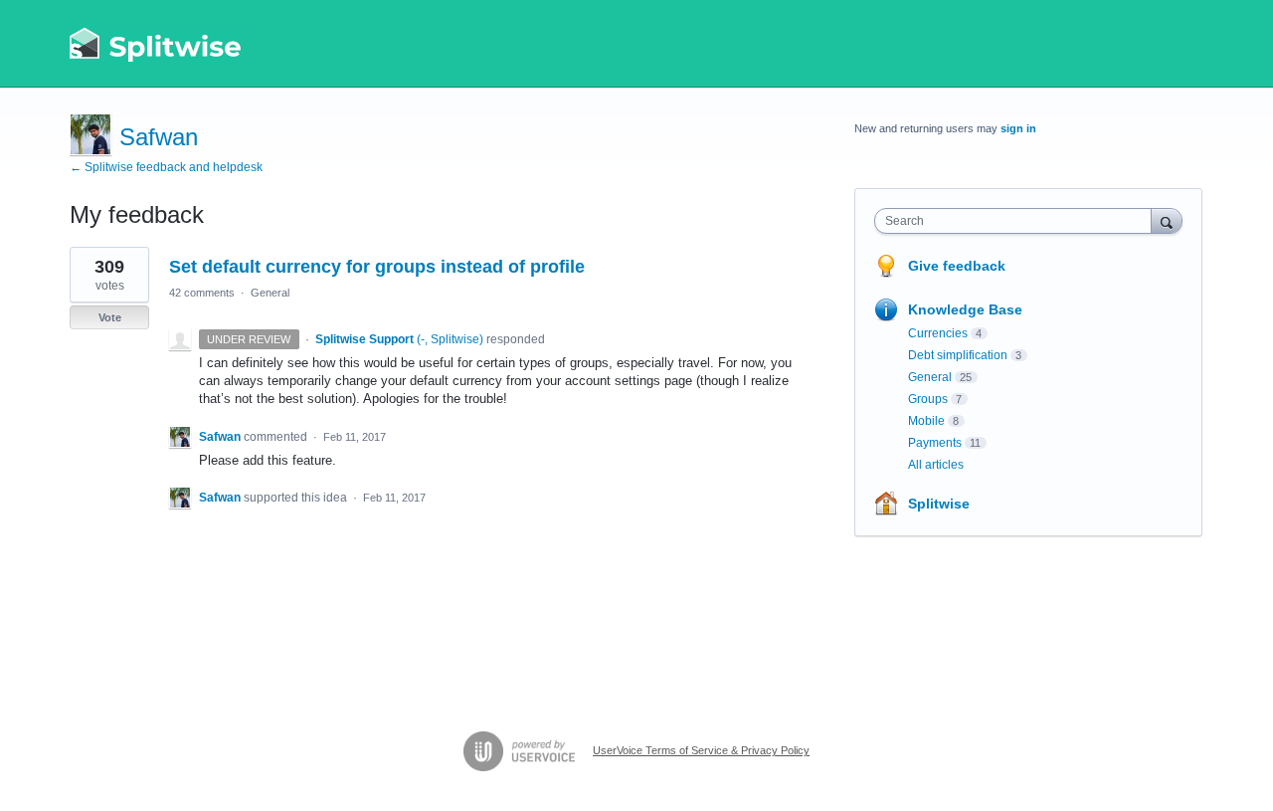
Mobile (926, 421)
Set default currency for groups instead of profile (377, 267)
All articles (936, 465)
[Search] (1166, 220)
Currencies (938, 333)
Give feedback (956, 266)
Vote (109, 317)
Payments (935, 443)
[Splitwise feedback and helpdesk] (156, 44)
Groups (928, 399)
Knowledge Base (965, 309)
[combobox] (1018, 221)
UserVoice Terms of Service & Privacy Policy (701, 750)
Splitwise (939, 503)
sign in (1018, 128)
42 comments (202, 293)
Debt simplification (957, 355)
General (270, 293)
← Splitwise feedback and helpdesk (166, 167)
